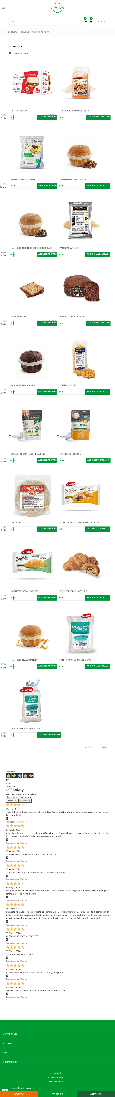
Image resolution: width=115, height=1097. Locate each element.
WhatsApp (96, 1094)
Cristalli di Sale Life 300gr (25, 728)
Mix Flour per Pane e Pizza (74, 110)
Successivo (25, 800)
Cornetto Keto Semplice (24, 591)
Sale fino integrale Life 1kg (75, 660)
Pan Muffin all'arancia (24, 660)
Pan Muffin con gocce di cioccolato (31, 248)
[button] (16, 46)
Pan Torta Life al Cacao (72, 316)
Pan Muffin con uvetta (72, 179)
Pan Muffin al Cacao (23, 385)
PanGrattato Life (69, 248)
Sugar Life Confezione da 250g (28, 454)
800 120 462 (57, 1094)
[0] (85, 21)
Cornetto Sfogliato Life (73, 591)
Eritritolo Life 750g (70, 454)
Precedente (12, 800)
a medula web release (21, 1088)
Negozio (19, 1094)
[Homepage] (57, 8)
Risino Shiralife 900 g (23, 179)
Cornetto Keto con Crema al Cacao (79, 522)
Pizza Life (16, 522)
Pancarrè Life (19, 316)
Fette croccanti (20, 110)
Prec (85, 747)
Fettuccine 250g (68, 385)
